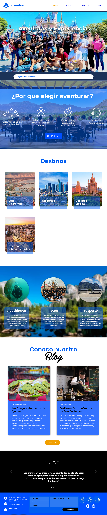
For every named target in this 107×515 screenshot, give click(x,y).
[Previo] (11, 471)
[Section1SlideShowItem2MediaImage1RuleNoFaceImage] (53, 487)
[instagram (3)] (93, 506)
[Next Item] (103, 42)
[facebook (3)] (87, 506)
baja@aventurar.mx (16, 504)
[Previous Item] (3, 42)
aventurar (17, 5)
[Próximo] (96, 471)
